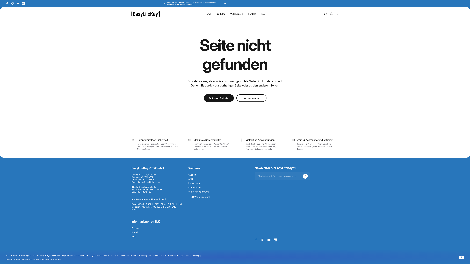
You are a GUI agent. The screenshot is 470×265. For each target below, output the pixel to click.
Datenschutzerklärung (13, 259)
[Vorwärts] (225, 3)
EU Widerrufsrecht (200, 197)
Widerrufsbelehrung (198, 191)
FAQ (133, 236)
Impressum (194, 183)
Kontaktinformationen (49, 259)
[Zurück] (164, 3)
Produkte (136, 228)
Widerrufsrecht (27, 259)
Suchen (192, 174)
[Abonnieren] (305, 176)
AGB (190, 179)
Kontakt (135, 232)
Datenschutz (194, 187)
